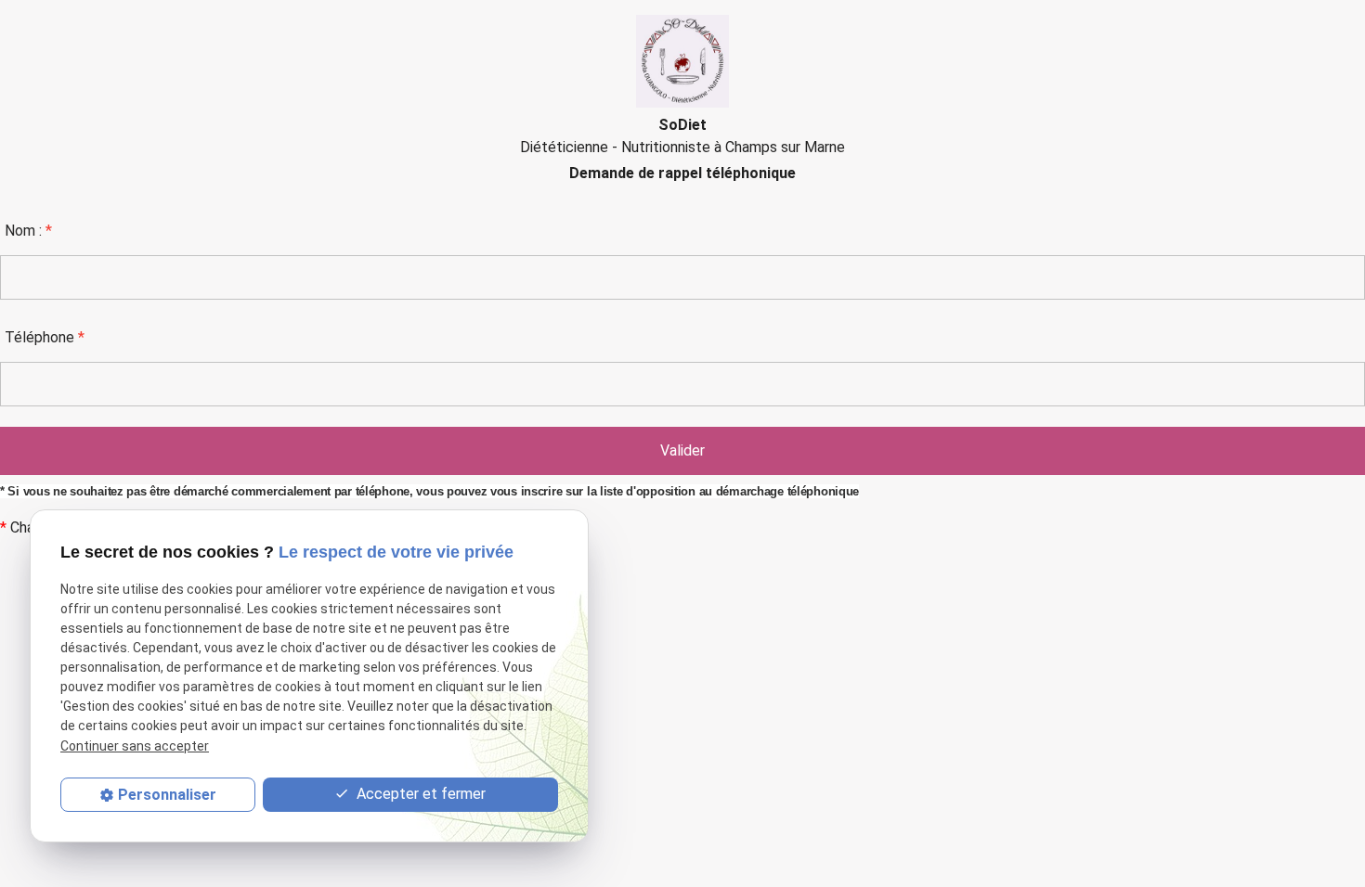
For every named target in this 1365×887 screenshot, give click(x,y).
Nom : (28, 230)
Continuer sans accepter (134, 746)
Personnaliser (167, 794)
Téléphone (44, 337)
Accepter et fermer (419, 794)
